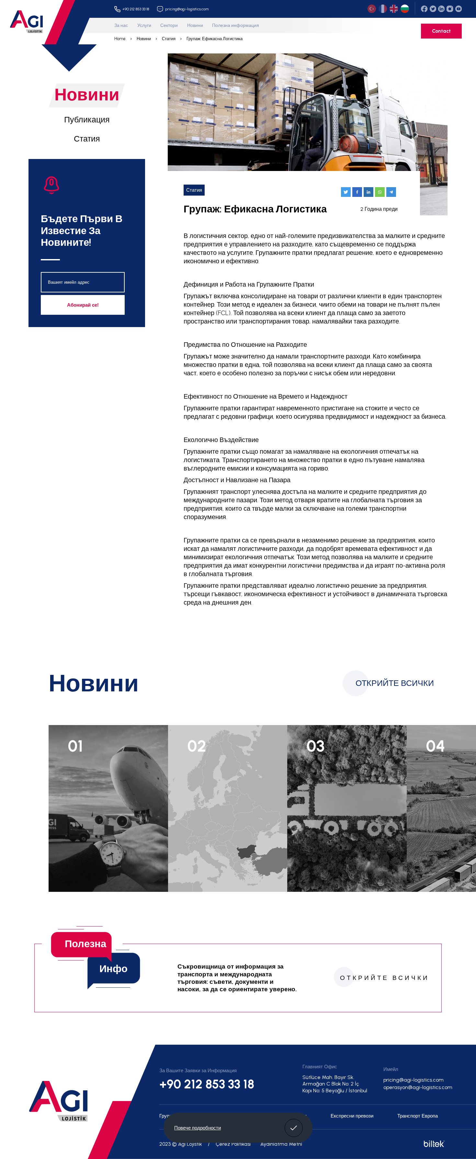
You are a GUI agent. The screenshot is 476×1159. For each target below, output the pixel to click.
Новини (195, 25)
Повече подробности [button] (197, 1128)
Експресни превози (352, 1116)
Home (120, 38)
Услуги (144, 25)
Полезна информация (235, 25)
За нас (121, 25)
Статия (169, 38)
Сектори (169, 25)
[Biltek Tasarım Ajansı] (433, 1145)
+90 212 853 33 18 (206, 1084)
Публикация (87, 119)
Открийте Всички (395, 683)
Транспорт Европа (417, 1116)
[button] (294, 1128)
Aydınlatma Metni (281, 1144)
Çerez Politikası (233, 1144)
